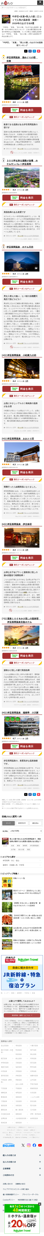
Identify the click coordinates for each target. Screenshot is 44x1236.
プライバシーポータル (30, 1194)
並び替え (5, 831)
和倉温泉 (19, 1080)
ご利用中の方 (8, 1175)
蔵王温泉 (4, 1058)
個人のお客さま (9, 1155)
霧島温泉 (4, 1110)
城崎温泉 (4, 1093)
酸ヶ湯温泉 (19, 1110)
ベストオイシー (27, 1132)
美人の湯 (21, 849)
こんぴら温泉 (34, 1097)
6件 (26, 102)
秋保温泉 (19, 1054)
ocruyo (26, 1130)
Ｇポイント (31, 1127)
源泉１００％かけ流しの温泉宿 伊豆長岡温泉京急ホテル (23, 620)
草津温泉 (33, 1058)
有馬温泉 (19, 1093)
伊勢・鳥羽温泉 (35, 1114)
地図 (22, 105)
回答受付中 (22, 823)
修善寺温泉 (34, 1075)
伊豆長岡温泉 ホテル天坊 (20, 247)
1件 (26, 381)
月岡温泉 (19, 1071)
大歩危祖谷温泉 (21, 1118)
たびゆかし (32, 1135)
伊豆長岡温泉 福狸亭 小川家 (22, 712)
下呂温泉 (4, 1088)
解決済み (36, 823)
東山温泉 (33, 1054)
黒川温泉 (33, 1105)
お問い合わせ (8, 1184)
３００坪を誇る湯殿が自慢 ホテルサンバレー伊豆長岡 (22, 162)
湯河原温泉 (5, 1075)
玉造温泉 (19, 1101)
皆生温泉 (33, 1101)
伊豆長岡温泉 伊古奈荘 (19, 524)
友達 (12, 845)
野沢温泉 (33, 1067)
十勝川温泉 (34, 1045)
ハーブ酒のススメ (34, 1137)
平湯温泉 (19, 1088)
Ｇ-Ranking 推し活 (8, 1137)
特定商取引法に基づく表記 (28, 1200)
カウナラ (17, 1135)
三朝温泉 (4, 1101)
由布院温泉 (34, 1118)
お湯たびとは (11, 1127)
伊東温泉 (19, 1075)
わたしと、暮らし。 (8, 1132)
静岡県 (25, 845)
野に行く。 (9, 1135)
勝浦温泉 (4, 1097)
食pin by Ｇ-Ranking (21, 1137)
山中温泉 (33, 1080)
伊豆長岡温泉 (34, 845)
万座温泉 (19, 1063)
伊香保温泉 (5, 1063)
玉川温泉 (33, 1110)
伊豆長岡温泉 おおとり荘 (20, 438)
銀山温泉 (19, 1058)
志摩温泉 (4, 1118)
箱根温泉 (19, 1114)
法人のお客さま (9, 1161)
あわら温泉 (19, 1084)
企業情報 (6, 1168)
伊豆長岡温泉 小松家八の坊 (21, 355)
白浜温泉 (33, 1093)
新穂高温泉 (34, 1088)
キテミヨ (18, 1132)
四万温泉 (33, 1063)
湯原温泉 (4, 1105)
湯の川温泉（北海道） (7, 1051)
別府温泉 (19, 1105)
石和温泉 (33, 1071)
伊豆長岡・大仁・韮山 (11, 860)
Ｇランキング (11, 1130)
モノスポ (37, 1132)
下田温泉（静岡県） (6, 1081)
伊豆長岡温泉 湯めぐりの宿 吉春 (22, 59)
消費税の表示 (20, 1184)
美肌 (28, 849)
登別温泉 (19, 1045)
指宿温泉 (19, 1123)
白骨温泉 (4, 1071)
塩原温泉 (19, 1067)
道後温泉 (19, 1097)
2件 (26, 274)
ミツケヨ (24, 1135)
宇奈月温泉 (34, 1084)
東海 (18, 845)
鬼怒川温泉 (5, 1067)
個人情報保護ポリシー (11, 1194)
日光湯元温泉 (5, 1114)
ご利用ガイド (22, 1127)
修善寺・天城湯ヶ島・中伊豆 (13, 865)
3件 (26, 190)
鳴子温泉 (33, 1050)
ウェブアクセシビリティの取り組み (16, 1189)
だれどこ (19, 1130)
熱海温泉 (4, 1123)
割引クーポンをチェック (24, 117)
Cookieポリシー (9, 1200)
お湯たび (32, 1130)
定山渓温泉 (5, 1045)
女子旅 (13, 849)
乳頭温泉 (19, 1050)
